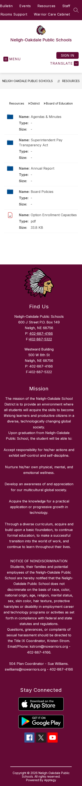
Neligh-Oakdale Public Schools (27, 81)
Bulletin (6, 6)
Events (25, 6)
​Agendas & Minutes (46, 117)
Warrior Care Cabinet (52, 14)
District (35, 103)
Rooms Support (13, 14)
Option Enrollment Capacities (54, 215)
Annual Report (42, 168)
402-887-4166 (41, 333)
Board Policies (42, 192)
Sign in (67, 55)
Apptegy (50, 780)
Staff (66, 6)
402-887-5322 (40, 339)
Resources (46, 6)
